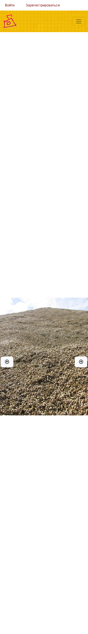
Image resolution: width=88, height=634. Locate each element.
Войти (9, 5)
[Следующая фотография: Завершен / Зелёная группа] (81, 362)
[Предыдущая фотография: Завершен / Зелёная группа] (7, 362)
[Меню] (78, 21)
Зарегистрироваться (43, 5)
